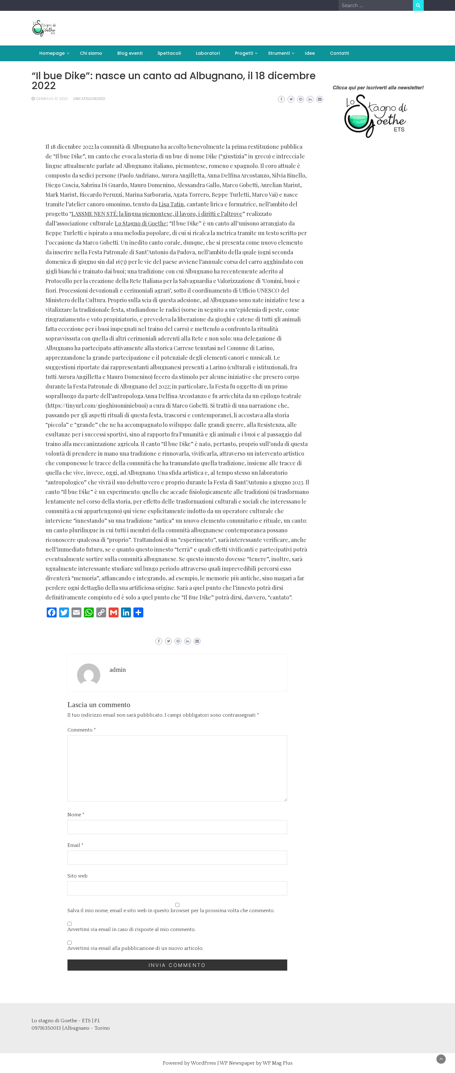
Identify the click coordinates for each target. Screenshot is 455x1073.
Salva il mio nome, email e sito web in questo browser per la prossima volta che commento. (171, 910)
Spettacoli (169, 53)
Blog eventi (129, 53)
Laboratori (208, 53)
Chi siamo (91, 53)
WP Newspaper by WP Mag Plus (255, 1063)
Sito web (77, 876)
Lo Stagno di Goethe (141, 223)
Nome (75, 815)
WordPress (203, 1063)
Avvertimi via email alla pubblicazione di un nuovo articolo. (135, 948)
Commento (81, 730)
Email (75, 845)
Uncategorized (89, 99)
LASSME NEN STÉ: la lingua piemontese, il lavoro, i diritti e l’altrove (157, 213)
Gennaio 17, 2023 (52, 99)
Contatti (339, 53)
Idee (310, 53)
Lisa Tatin (171, 204)
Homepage (52, 53)
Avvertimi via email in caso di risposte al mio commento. (131, 929)
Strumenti (279, 53)
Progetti (244, 53)
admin (118, 669)
